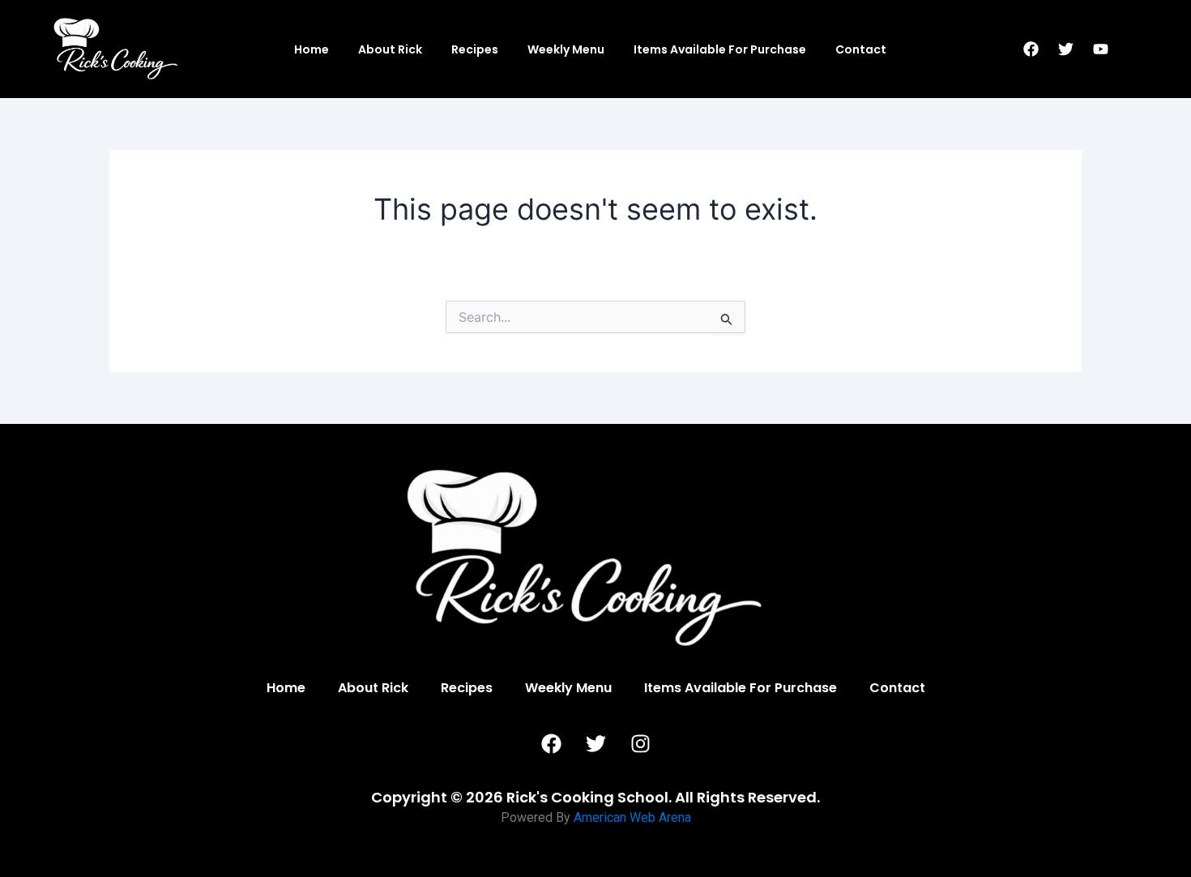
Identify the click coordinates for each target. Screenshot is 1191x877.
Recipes (474, 49)
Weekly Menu (565, 49)
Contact (860, 49)
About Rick (390, 49)
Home (311, 49)
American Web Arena (632, 817)
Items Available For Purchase (720, 49)
